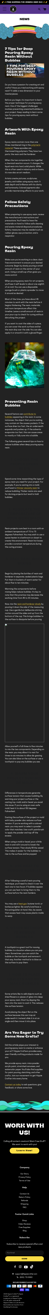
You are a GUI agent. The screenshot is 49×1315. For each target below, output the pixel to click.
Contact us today (13, 1084)
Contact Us (24, 1194)
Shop (24, 1220)
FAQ (24, 1207)
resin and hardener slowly (29, 604)
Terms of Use (24, 1180)
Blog (24, 1230)
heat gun (23, 904)
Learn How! (24, 1151)
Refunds (24, 1200)
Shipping (24, 1204)
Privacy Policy (25, 1177)
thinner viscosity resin (27, 488)
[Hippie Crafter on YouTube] (26, 1267)
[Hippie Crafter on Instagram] (20, 1267)
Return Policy (24, 1197)
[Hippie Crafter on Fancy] (32, 1267)
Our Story (24, 1174)
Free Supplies (24, 1227)
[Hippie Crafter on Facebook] (15, 1267)
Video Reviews (24, 1224)
